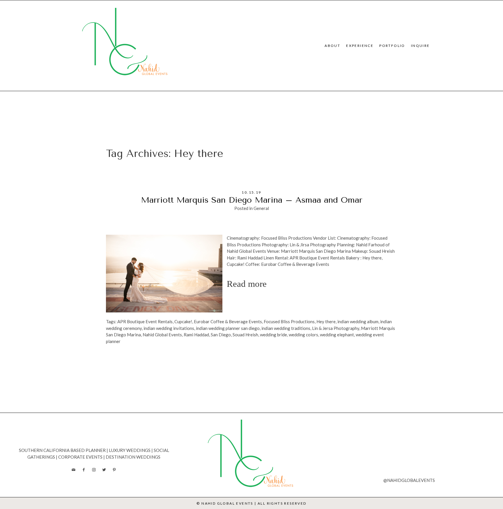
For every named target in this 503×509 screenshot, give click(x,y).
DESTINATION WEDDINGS (133, 456)
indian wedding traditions (285, 328)
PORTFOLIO (392, 45)
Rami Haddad (196, 334)
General (261, 208)
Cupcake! (183, 321)
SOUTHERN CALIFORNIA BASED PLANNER (62, 450)
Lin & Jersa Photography (335, 328)
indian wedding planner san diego (228, 328)
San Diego (221, 334)
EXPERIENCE (359, 45)
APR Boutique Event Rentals (145, 321)
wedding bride (273, 334)
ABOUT (332, 45)
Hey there (326, 321)
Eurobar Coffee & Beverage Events (228, 321)
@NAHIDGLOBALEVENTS (409, 480)
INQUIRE (420, 45)
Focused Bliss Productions (289, 321)
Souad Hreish (245, 334)
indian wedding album (357, 321)
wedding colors (303, 334)
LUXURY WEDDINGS (129, 450)
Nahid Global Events (162, 334)
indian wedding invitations (169, 328)
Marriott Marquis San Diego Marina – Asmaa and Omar (251, 200)
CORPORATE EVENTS (80, 456)
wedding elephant (337, 334)
